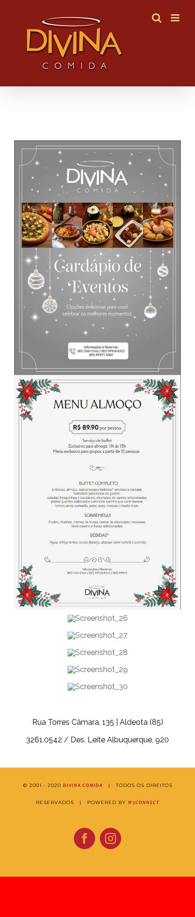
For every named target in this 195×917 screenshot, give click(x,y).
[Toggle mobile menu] (176, 18)
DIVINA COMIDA (83, 785)
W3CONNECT (143, 802)
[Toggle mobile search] (156, 18)
